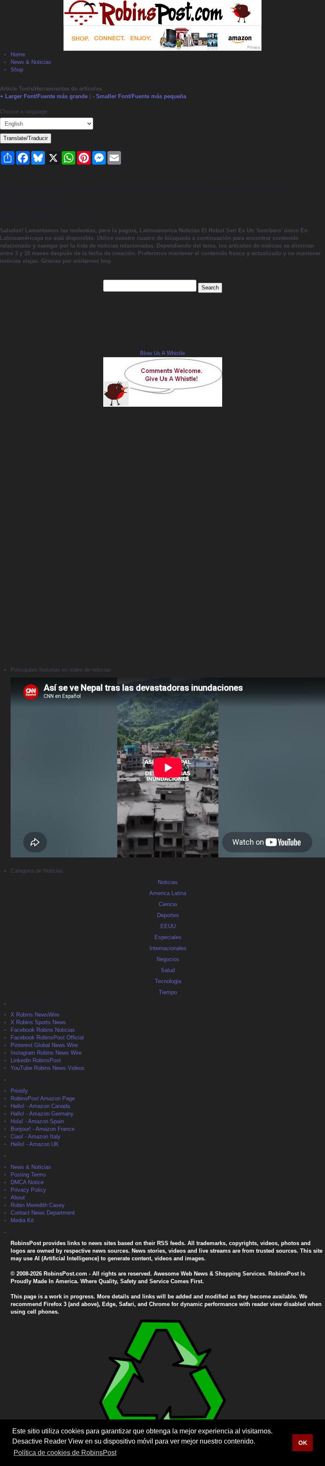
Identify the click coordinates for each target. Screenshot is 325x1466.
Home (18, 54)
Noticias (168, 882)
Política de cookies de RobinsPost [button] (65, 1452)
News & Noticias (31, 62)
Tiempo (168, 992)
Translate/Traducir (25, 138)
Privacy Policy (28, 1190)
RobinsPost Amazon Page (43, 1098)
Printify (19, 1091)
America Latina (167, 893)
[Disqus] (162, 535)
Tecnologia (168, 981)
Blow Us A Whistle (162, 353)
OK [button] (302, 1442)
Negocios (168, 959)
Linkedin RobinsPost (36, 1060)
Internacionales (168, 948)
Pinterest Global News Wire (44, 1045)
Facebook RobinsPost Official (47, 1037)
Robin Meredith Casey (38, 1205)
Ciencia (168, 904)
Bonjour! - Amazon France (42, 1129)
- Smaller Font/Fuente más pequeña (139, 96)
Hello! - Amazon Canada (40, 1106)
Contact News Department (43, 1213)
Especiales (168, 937)
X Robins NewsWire (35, 1014)
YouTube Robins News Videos (48, 1068)
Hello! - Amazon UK (35, 1144)
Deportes (168, 915)
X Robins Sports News (38, 1022)
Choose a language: (24, 111)
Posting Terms (28, 1174)
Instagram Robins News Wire (46, 1053)
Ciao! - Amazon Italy (36, 1136)
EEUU (168, 926)
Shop (17, 69)
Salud (168, 970)
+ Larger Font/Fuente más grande (44, 96)
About (18, 1197)
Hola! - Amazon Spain (37, 1121)
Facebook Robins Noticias (43, 1030)
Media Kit (22, 1220)
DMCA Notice (27, 1182)
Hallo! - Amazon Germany (42, 1114)
